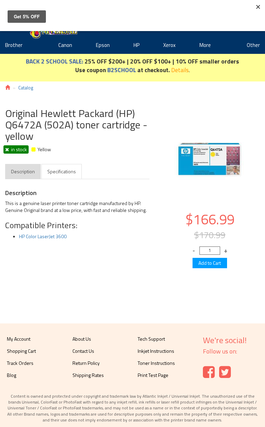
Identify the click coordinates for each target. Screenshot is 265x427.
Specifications (61, 171)
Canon (65, 45)
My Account (18, 338)
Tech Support (151, 338)
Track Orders (20, 363)
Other (253, 45)
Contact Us (83, 351)
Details (180, 70)
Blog (11, 375)
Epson (103, 45)
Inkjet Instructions (156, 351)
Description (23, 171)
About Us (81, 338)
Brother (13, 45)
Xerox (169, 45)
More (205, 45)
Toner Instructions (156, 363)
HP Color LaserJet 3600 (43, 236)
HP (136, 45)
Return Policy (86, 363)
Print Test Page (153, 375)
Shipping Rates (88, 375)
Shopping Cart (21, 351)
